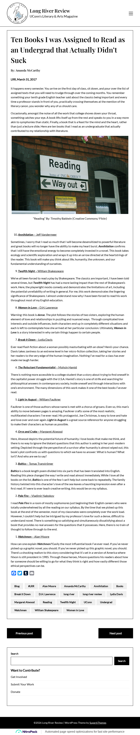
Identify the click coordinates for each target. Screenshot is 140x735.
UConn (88, 602)
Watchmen (20, 610)
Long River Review (50, 11)
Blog (17, 586)
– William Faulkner (39, 399)
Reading (47, 602)
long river (69, 594)
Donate (15, 691)
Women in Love (75, 610)
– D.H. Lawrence (38, 307)
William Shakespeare (41, 271)
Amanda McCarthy (75, 586)
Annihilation (101, 586)
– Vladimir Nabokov (36, 495)
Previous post (24, 633)
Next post (116, 633)
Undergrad (106, 602)
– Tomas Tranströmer (35, 463)
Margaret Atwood (40, 431)
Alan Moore (49, 586)
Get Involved (19, 676)
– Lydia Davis (35, 339)
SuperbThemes (98, 722)
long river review (92, 594)
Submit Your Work (22, 684)
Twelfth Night (68, 602)
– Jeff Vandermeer (37, 234)
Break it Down (22, 594)
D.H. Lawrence (47, 594)
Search (14, 653)
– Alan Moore (33, 536)
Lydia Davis (116, 594)
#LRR (31, 586)
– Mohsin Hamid (47, 367)
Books (119, 586)
